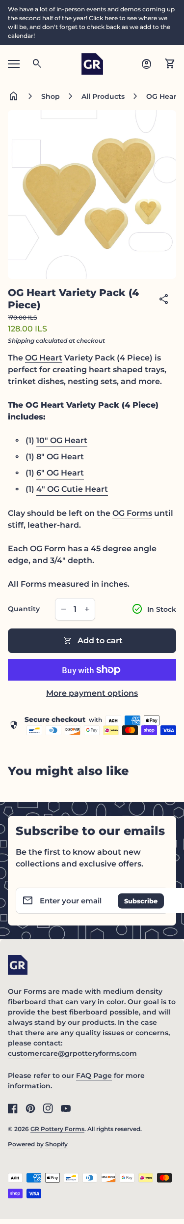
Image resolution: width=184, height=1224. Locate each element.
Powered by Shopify (38, 1144)
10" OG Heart (61, 440)
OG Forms (132, 513)
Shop (50, 96)
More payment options (92, 693)
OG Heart (43, 357)
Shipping (21, 340)
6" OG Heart (60, 473)
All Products (103, 96)
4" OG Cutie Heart (72, 489)
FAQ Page (94, 1075)
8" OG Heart (60, 456)
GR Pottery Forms (57, 1129)
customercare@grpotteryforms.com (72, 1053)
